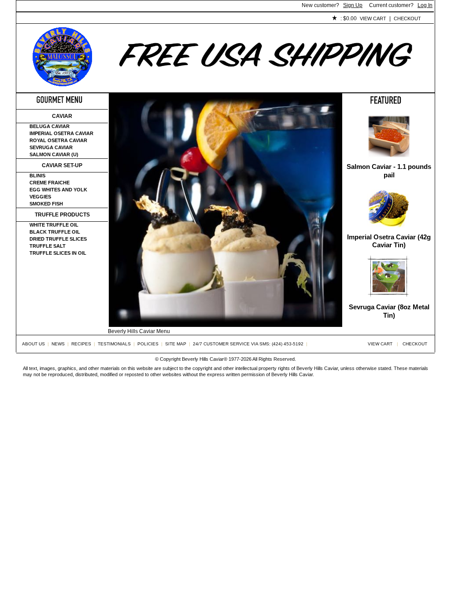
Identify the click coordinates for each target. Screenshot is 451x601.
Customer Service (117, 19)
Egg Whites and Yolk (58, 189)
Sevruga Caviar (51, 147)
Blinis (37, 175)
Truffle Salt (48, 246)
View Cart (373, 18)
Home (31, 19)
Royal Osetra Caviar (58, 140)
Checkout (407, 18)
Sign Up (352, 5)
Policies (219, 19)
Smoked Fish (46, 203)
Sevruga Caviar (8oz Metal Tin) (389, 311)
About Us (65, 19)
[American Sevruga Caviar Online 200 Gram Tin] (389, 299)
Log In (425, 5)
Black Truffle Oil (55, 232)
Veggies (40, 196)
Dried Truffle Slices (58, 239)
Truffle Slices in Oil (58, 253)
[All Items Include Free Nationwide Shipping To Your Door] (266, 86)
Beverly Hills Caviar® (204, 359)
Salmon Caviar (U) (54, 154)
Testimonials (175, 19)
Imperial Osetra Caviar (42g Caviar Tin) (389, 241)
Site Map (175, 343)
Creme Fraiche (50, 182)
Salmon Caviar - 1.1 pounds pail (389, 171)
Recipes (81, 343)
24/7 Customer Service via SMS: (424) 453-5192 (248, 343)
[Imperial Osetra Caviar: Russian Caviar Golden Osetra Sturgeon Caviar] (389, 229)
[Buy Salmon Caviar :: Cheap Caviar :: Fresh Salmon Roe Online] (389, 158)
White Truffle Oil (54, 224)
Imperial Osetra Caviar (61, 133)
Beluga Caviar (50, 126)
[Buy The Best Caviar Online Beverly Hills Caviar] (62, 84)
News (58, 343)
